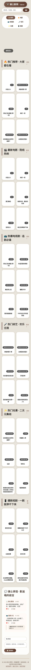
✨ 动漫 (10, 26)
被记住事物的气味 (23, 227)
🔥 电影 (20, 18)
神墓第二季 (23, 438)
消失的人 (8, 227)
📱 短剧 (20, 26)
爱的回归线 (8, 528)
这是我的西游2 (23, 139)
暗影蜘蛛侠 (23, 488)
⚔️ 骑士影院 (16, 4)
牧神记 (23, 464)
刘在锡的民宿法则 (8, 376)
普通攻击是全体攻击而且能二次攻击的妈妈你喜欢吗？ (8, 490)
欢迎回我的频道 (22, 263)
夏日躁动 (8, 201)
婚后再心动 (8, 289)
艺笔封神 (22, 376)
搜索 (26, 10)
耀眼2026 (23, 289)
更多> (27, 63)
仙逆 (8, 464)
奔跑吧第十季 (23, 89)
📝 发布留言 (10, 650)
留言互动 (15, 666)
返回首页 (8, 666)
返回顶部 (22, 666)
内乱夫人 (8, 89)
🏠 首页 (10, 18)
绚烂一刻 (22, 113)
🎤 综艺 (21, 22)
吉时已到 (22, 554)
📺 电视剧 (11, 22)
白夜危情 (8, 554)
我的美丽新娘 (8, 313)
